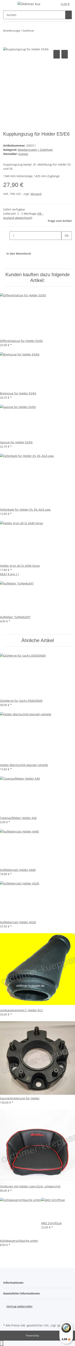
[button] (51, 4)
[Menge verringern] (6, 235)
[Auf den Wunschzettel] (64, 54)
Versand (35, 194)
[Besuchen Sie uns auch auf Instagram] (6, 1318)
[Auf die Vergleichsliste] (56, 54)
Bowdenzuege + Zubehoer (35, 150)
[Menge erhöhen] (64, 244)
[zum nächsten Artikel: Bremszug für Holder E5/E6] (44, 31)
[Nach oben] (1, 1343)
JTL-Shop (44, 1335)
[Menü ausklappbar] (8, 4)
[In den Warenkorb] (6, 44)
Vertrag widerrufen (19, 1306)
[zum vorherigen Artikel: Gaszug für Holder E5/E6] (37, 31)
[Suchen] (68, 15)
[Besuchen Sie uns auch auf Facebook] (6, 1313)
